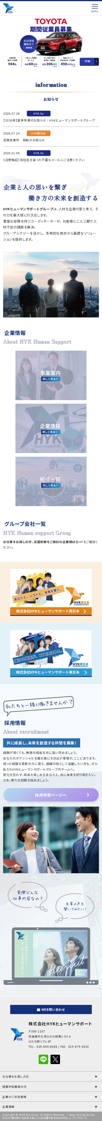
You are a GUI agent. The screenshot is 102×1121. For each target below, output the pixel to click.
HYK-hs (38, 113)
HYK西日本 (38, 133)
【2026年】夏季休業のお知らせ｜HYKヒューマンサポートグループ (49, 120)
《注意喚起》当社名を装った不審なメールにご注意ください (44, 160)
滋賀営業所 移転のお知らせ (24, 140)
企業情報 (8, 1107)
